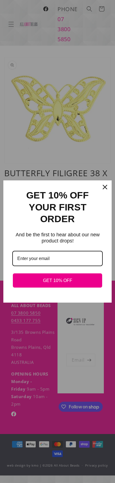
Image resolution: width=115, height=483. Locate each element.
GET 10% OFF (57, 280)
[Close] (105, 187)
